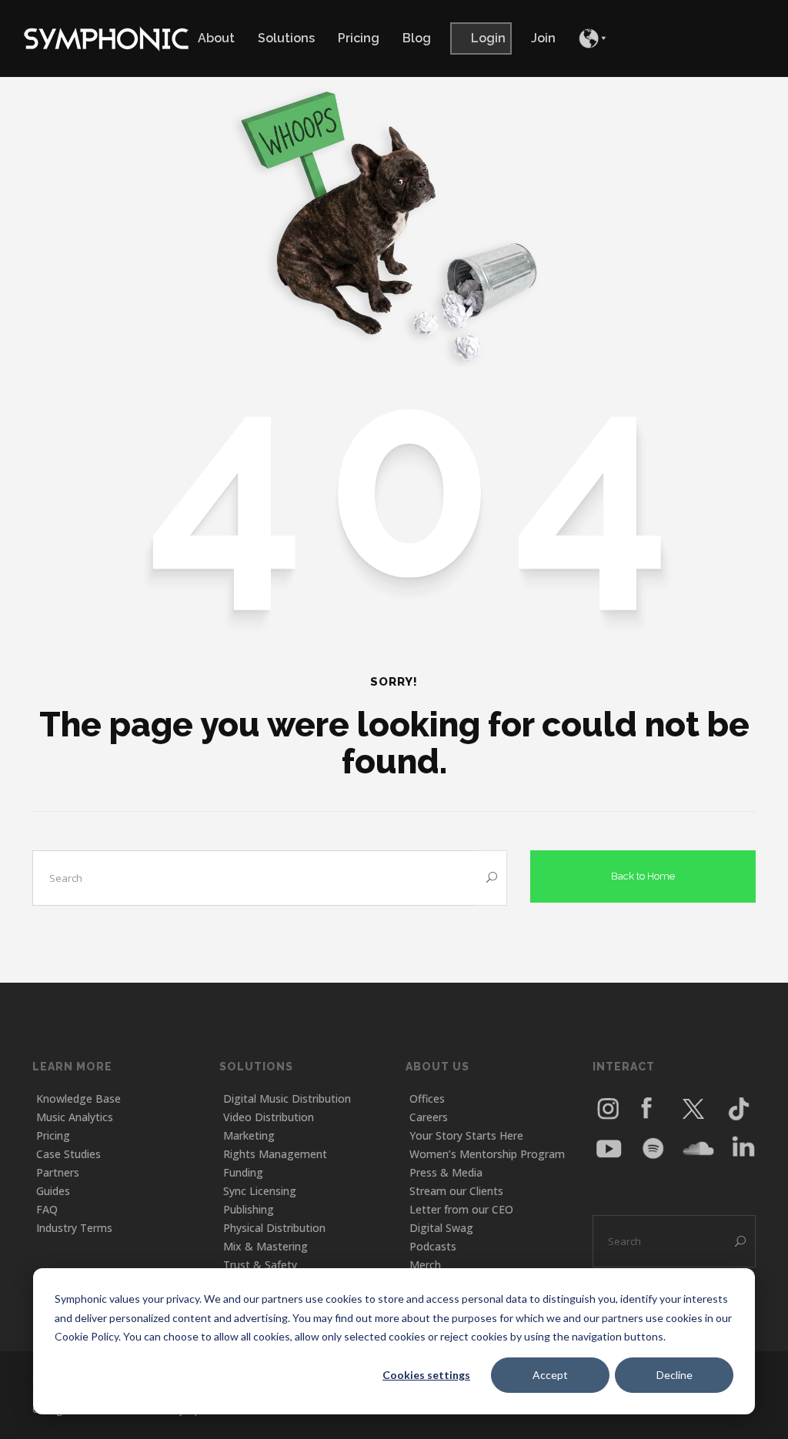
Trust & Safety (260, 1264)
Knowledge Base (78, 1098)
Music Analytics (74, 1117)
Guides (53, 1191)
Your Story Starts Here (466, 1135)
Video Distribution (268, 1117)
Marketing (249, 1135)
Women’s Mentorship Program (487, 1154)
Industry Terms (74, 1227)
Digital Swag (441, 1227)
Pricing (53, 1135)
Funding (243, 1172)
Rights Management (275, 1154)
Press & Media (445, 1172)
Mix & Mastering (265, 1246)
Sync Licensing (259, 1191)
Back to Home (643, 876)
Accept (550, 1374)
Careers (428, 1117)
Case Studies (68, 1154)
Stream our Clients (456, 1191)
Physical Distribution (274, 1227)
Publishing (248, 1209)
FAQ (47, 1209)
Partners (57, 1172)
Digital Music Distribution (287, 1098)
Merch (425, 1264)
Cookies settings (426, 1374)
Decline (674, 1374)
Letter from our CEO (461, 1209)
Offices (427, 1098)
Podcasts (432, 1246)
